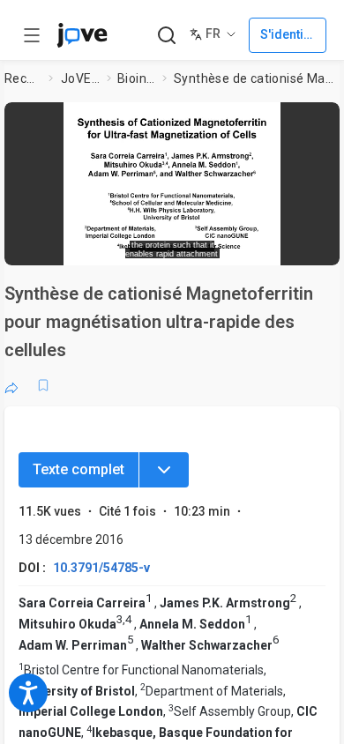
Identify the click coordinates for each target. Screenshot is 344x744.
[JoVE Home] (82, 35)
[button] (323, 119)
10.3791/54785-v (101, 568)
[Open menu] (32, 35)
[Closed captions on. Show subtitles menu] (309, 246)
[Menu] (164, 469)
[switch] (199, 247)
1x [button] (276, 246)
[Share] (11, 385)
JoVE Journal (80, 78)
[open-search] (166, 35)
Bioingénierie (136, 78)
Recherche (22, 78)
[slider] (106, 246)
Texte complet (78, 469)
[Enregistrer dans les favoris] (43, 385)
